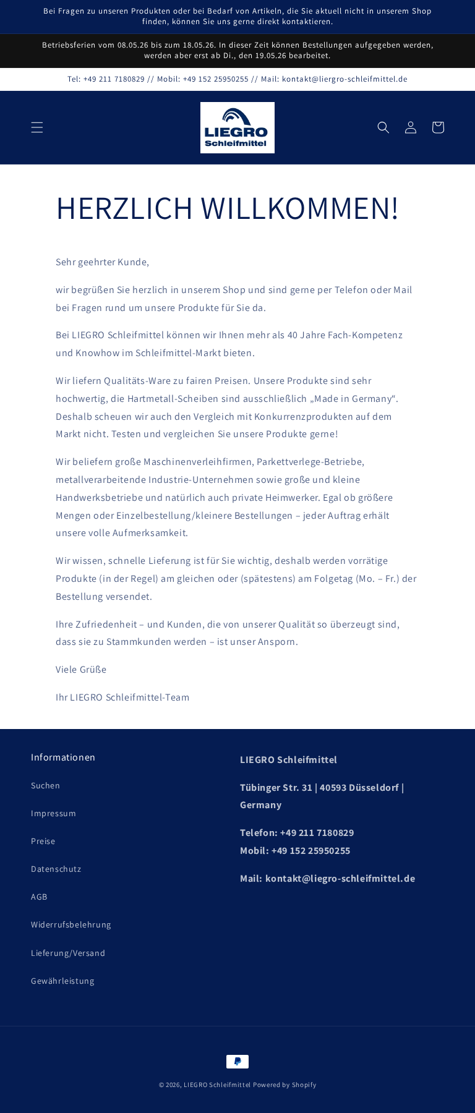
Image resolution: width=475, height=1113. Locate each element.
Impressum (53, 813)
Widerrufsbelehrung (71, 924)
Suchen (46, 785)
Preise (43, 840)
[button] (37, 127)
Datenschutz (56, 868)
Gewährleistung (62, 980)
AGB (39, 896)
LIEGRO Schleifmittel (217, 1084)
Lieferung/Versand (68, 952)
